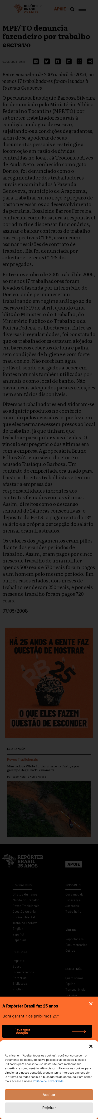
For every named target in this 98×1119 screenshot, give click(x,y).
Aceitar (49, 1094)
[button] (90, 1046)
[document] (49, 559)
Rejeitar (49, 1107)
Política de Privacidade (48, 1081)
